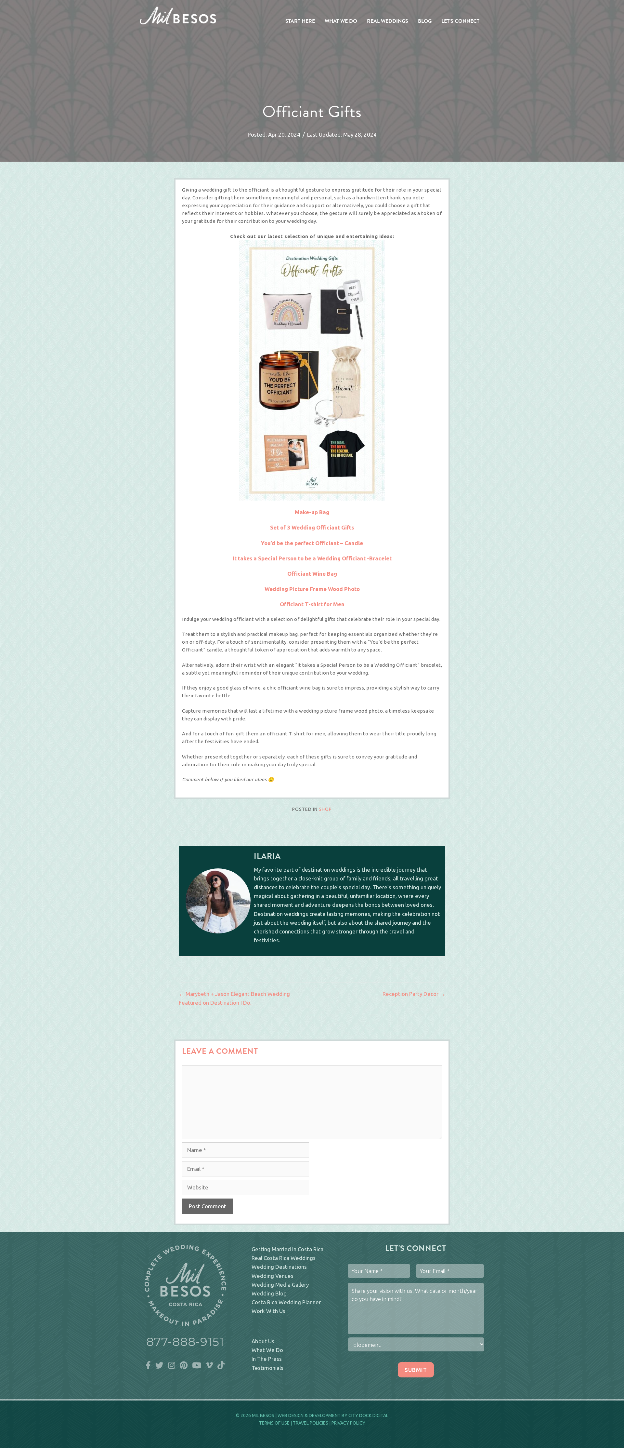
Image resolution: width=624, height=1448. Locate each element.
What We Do (267, 1350)
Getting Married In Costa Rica (287, 1249)
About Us (263, 1341)
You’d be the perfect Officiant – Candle (312, 543)
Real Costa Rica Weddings (284, 1258)
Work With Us (268, 1311)
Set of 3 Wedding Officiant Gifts (312, 527)
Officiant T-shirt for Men (312, 604)
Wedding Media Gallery (280, 1284)
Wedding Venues (272, 1276)
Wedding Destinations (279, 1267)
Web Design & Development (309, 1415)
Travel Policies (310, 1423)
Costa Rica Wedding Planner (286, 1302)
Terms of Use (274, 1423)
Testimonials (267, 1368)
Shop (325, 809)
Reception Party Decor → (414, 994)
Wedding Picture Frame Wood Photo (312, 589)
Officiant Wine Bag (312, 573)
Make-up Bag (312, 512)
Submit (416, 1370)
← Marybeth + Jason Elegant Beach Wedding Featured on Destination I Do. (234, 998)
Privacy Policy (348, 1423)
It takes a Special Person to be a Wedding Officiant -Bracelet (312, 558)
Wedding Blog (269, 1293)
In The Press (267, 1359)
